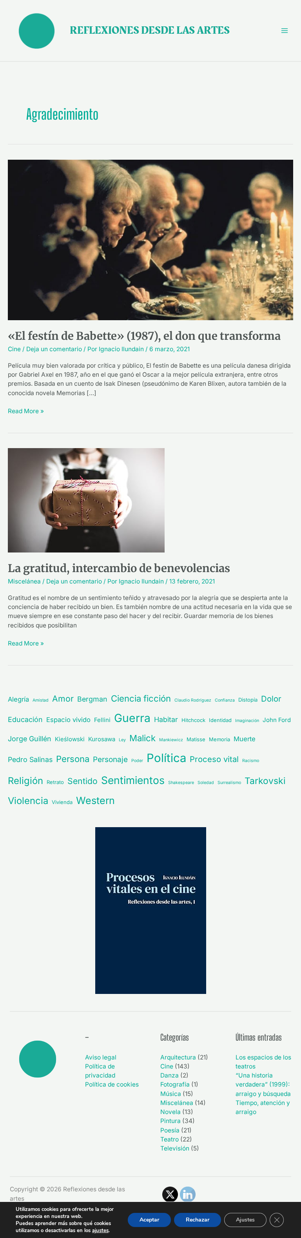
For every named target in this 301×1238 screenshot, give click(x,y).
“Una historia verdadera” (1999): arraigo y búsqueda (263, 1085)
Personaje (110, 759)
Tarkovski (265, 780)
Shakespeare (181, 782)
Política (166, 758)
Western (95, 800)
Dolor (271, 699)
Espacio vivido (68, 720)
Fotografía (175, 1084)
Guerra (132, 718)
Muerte (245, 739)
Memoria (219, 739)
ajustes (100, 1230)
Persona (72, 759)
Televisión (174, 1148)
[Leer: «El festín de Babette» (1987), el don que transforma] (150, 239)
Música (170, 1094)
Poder (137, 760)
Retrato (55, 782)
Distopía (247, 699)
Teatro (169, 1139)
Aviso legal (100, 1057)
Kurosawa (101, 739)
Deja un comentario (54, 349)
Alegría (18, 699)
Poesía (170, 1130)
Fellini (102, 720)
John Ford (277, 720)
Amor (63, 698)
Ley (122, 739)
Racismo (250, 760)
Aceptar (149, 1219)
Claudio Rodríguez (192, 700)
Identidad (220, 720)
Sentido (82, 781)
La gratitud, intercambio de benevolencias (119, 568)
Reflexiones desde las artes (150, 30)
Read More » (26, 411)
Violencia (28, 800)
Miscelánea (24, 581)
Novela (170, 1112)
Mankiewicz (171, 739)
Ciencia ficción (141, 698)
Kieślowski (70, 739)
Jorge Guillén (29, 739)
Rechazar (197, 1219)
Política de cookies (112, 1084)
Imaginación (247, 720)
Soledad (206, 782)
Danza (169, 1075)
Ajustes (245, 1219)
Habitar (166, 719)
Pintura (170, 1121)
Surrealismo (229, 782)
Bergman (92, 699)
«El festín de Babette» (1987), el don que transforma (144, 336)
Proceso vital (214, 759)
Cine (14, 349)
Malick (142, 738)
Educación (25, 719)
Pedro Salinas (30, 759)
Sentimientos (133, 780)
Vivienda (62, 802)
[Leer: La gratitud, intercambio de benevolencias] (86, 500)
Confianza (225, 700)
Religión (25, 780)
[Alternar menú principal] (284, 30)
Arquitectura (178, 1057)
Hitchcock (193, 720)
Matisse (196, 739)
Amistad (41, 700)
